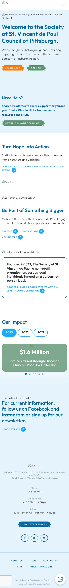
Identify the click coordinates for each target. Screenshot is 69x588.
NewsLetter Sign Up (34, 524)
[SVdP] (6, 5)
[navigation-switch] (63, 5)
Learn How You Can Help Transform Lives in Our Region (33, 169)
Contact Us (50, 561)
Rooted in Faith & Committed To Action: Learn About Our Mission (32, 289)
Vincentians (30, 231)
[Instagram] (34, 538)
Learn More (12, 68)
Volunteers (9, 237)
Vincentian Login (41, 567)
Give (20, 567)
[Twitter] (44, 538)
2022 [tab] (25, 332)
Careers (7, 231)
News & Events (11, 429)
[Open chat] (60, 579)
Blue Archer (49, 580)
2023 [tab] (9, 332)
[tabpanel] (34, 359)
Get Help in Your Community (23, 123)
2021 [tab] (41, 332)
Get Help (36, 68)
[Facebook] (24, 538)
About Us (17, 561)
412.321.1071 (34, 491)
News (33, 561)
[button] (26, 374)
